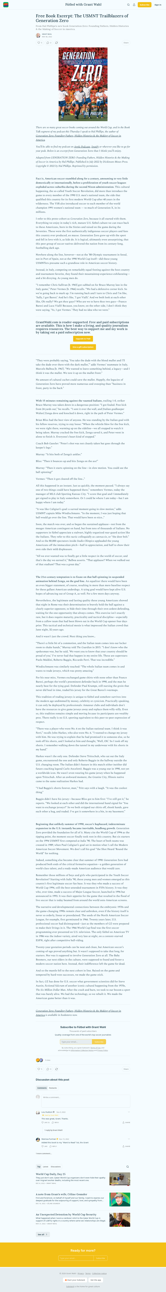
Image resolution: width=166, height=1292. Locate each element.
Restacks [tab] (53, 1088)
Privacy (81, 1273)
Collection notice (99, 1273)
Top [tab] (38, 1166)
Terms (88, 1273)
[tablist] (47, 1088)
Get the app (96, 1280)
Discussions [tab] (56, 1166)
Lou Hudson (47, 1112)
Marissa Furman (49, 1139)
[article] (83, 1180)
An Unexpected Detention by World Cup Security (66, 1214)
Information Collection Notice (82, 1050)
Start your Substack (76, 1280)
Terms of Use (96, 1048)
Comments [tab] (42, 1088)
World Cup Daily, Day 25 (50, 1174)
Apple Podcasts (82, 147)
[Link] (32, 327)
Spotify (95, 147)
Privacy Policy (102, 1050)
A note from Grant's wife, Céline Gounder (61, 1194)
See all (41, 1234)
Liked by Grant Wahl (51, 1115)
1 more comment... (44, 1153)
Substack (70, 1286)
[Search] (128, 4)
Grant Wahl (47, 34)
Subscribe (144, 4)
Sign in (158, 4)
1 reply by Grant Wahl (53, 1130)
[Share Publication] (134, 4)
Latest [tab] (45, 1166)
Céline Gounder (53, 1203)
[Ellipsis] (129, 1112)
